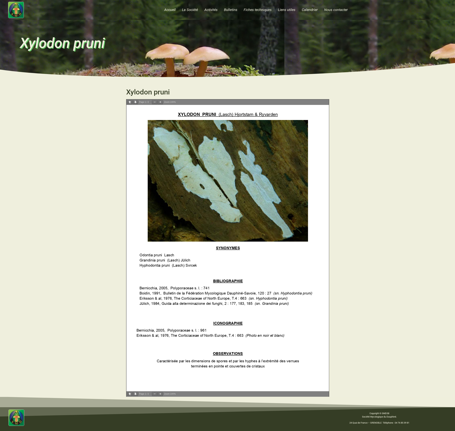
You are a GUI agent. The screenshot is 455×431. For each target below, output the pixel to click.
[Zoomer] (160, 102)
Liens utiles (286, 10)
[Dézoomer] (154, 102)
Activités (211, 10)
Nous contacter (336, 10)
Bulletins (230, 10)
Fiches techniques (258, 10)
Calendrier (310, 10)
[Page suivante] (135, 102)
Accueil (170, 10)
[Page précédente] (129, 102)
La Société (190, 10)
